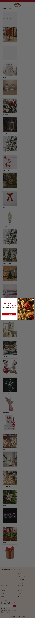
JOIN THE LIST (9, 314)
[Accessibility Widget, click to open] (0, 617)
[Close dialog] (33, 299)
